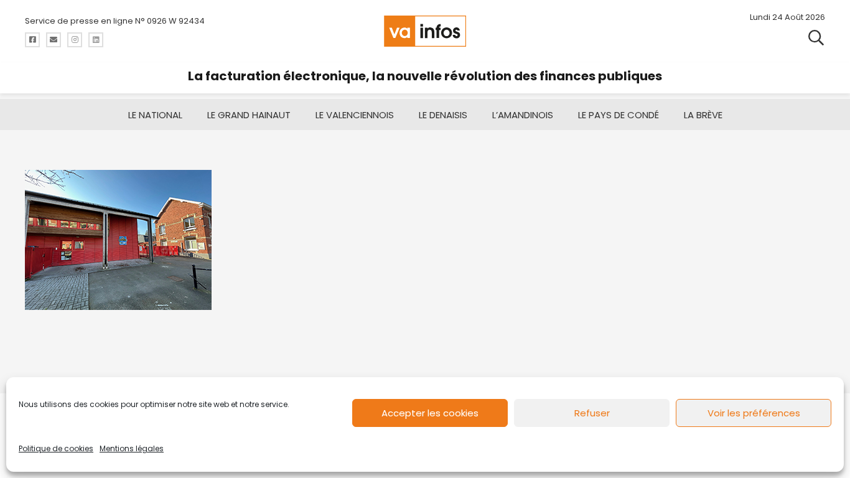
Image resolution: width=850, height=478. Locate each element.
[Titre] (32, 39)
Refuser (592, 412)
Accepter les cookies (430, 412)
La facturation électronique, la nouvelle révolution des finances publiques (425, 76)
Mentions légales (132, 448)
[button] (816, 37)
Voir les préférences (754, 412)
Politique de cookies (56, 448)
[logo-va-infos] (425, 31)
